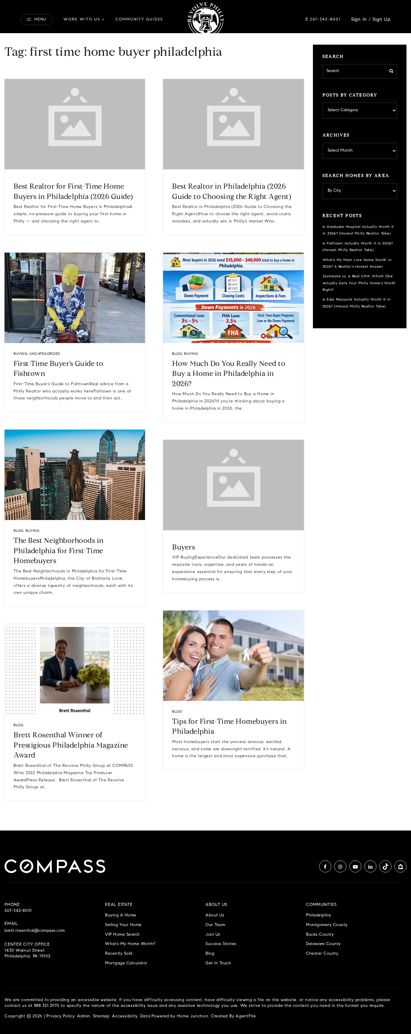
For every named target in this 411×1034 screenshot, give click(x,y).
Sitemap (101, 1016)
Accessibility (125, 1016)
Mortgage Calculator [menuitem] (126, 963)
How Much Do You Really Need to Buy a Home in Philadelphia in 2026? (228, 374)
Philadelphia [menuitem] (318, 915)
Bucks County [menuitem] (320, 934)
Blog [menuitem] (210, 953)
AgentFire (246, 1016)
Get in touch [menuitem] (218, 963)
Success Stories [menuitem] (221, 944)
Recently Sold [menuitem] (118, 953)
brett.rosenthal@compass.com (35, 931)
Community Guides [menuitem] (139, 19)
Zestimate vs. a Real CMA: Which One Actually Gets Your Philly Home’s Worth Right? (359, 283)
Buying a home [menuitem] (120, 915)
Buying (20, 354)
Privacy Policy (60, 1016)
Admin (83, 1016)
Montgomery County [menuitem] (327, 925)
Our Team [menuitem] (215, 925)
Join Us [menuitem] (213, 934)
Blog (18, 531)
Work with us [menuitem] (81, 19)
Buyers (183, 547)
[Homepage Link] (205, 19)
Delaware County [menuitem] (323, 944)
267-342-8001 (324, 19)
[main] (205, 415)
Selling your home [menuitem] (123, 925)
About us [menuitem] (215, 915)
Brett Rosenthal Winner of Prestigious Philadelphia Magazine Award (71, 745)
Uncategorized (44, 354)
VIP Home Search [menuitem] (122, 934)
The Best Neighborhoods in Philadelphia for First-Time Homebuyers (59, 551)
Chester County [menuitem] (322, 953)
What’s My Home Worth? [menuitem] (130, 944)
